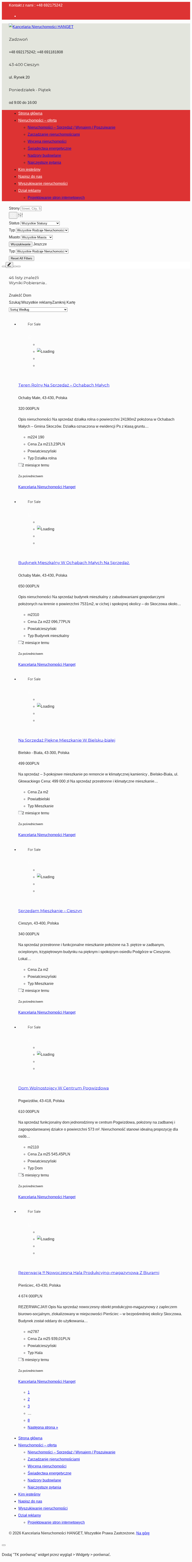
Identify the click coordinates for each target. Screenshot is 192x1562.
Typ (12, 230)
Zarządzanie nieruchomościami (54, 134)
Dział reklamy (29, 191)
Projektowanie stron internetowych (56, 198)
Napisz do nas (30, 176)
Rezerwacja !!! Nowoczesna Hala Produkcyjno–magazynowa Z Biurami (88, 1272)
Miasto (14, 237)
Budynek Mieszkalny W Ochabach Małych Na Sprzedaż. (74, 562)
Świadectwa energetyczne (49, 148)
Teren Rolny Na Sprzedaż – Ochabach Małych (64, 385)
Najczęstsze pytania (44, 162)
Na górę (143, 1533)
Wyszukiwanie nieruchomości (43, 184)
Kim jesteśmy (29, 169)
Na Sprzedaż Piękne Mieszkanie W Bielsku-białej (66, 740)
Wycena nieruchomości (47, 141)
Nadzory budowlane (44, 155)
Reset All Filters (21, 258)
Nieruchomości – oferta (37, 120)
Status (14, 223)
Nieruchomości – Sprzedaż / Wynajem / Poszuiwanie (71, 127)
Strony (14, 208)
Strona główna (30, 113)
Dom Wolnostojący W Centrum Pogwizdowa (63, 1088)
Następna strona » (43, 1427)
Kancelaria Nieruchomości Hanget (46, 487)
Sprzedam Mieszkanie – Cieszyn (50, 910)
